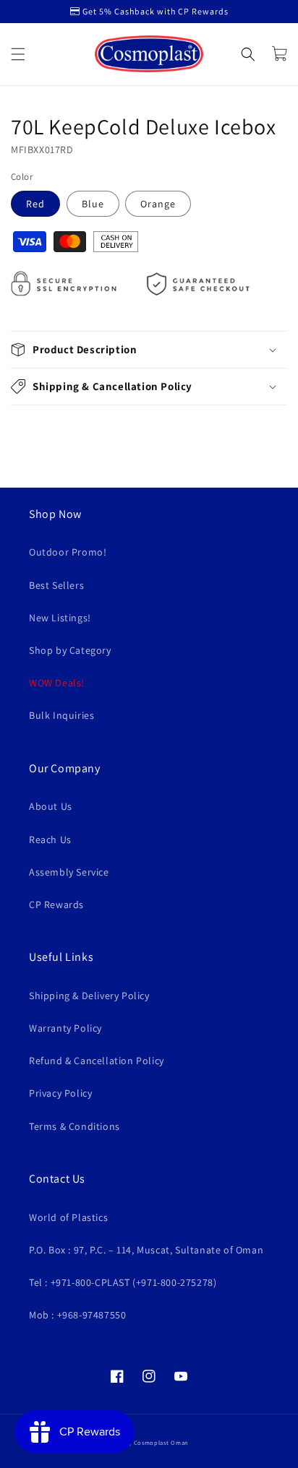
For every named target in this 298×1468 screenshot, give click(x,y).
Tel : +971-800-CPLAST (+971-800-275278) (122, 1282)
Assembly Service (69, 871)
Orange (158, 203)
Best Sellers (56, 585)
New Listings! (60, 617)
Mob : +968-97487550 (77, 1314)
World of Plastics (68, 1217)
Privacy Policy (60, 1093)
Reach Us (50, 839)
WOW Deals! (57, 682)
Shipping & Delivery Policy (89, 995)
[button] (18, 54)
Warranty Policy (65, 1028)
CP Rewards (56, 904)
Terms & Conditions (74, 1126)
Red (35, 203)
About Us (50, 806)
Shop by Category (70, 650)
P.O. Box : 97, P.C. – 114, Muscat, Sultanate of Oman (146, 1249)
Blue (93, 203)
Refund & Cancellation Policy (96, 1060)
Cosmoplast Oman (162, 1442)
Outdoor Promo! (67, 551)
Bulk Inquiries (61, 715)
